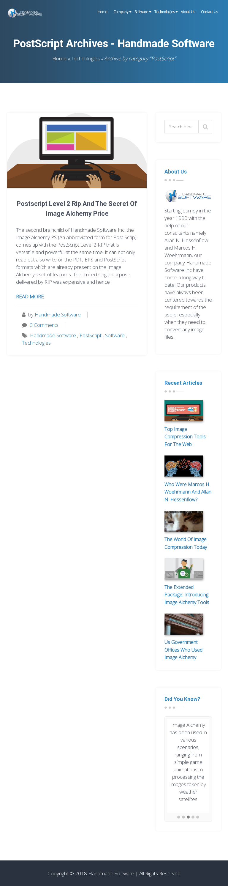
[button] (178, 817)
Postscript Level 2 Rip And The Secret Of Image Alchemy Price (77, 208)
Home (102, 11)
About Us (188, 11)
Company (121, 11)
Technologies (164, 11)
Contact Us (209, 11)
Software (141, 11)
